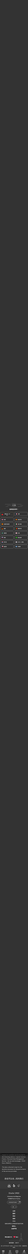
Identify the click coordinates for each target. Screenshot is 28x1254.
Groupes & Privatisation (14, 1223)
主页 (14, 1211)
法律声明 (14, 1228)
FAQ (14, 1221)
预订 (3, 1253)
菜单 (14, 1218)
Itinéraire (24, 1253)
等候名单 (10, 1253)
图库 (14, 1213)
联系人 (14, 1226)
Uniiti (17, 1242)
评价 (14, 1216)
